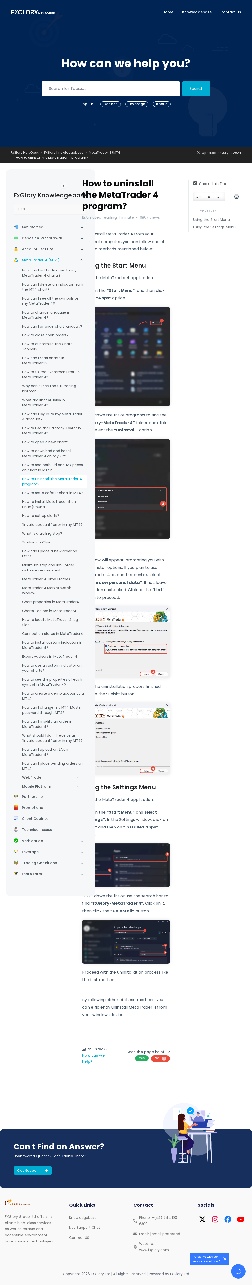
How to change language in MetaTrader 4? (46, 315)
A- (198, 197)
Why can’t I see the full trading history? (49, 389)
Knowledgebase (197, 12)
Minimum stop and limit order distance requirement (48, 568)
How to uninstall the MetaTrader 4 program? (52, 481)
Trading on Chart (37, 542)
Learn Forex (32, 873)
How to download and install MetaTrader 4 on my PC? (46, 453)
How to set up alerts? (40, 515)
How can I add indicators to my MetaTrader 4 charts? (49, 273)
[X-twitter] (202, 1219)
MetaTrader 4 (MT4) (41, 260)
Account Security (37, 249)
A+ (219, 197)
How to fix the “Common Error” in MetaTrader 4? (51, 375)
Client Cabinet (35, 818)
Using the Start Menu (211, 219)
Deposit (111, 103)
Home (168, 12)
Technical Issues (37, 829)
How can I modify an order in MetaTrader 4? (47, 724)
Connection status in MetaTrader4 (52, 633)
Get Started (33, 227)
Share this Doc (213, 183)
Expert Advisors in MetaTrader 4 (50, 656)
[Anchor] (149, 266)
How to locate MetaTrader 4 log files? (50, 622)
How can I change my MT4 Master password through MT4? (52, 710)
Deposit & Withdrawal (42, 238)
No (160, 1058)
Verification (32, 840)
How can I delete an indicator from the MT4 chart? (52, 287)
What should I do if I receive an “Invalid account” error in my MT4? (52, 738)
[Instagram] (215, 1219)
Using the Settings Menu (214, 227)
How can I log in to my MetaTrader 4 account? (52, 417)
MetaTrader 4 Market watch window (46, 590)
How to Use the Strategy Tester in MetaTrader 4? (51, 431)
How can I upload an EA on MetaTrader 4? (45, 752)
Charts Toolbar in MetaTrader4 (49, 610)
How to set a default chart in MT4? (52, 492)
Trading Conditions (39, 862)
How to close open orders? (45, 335)
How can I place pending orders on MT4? (52, 766)
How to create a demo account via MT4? (53, 696)
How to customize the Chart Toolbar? (47, 347)
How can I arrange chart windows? (52, 326)
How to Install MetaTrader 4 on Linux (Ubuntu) (49, 504)
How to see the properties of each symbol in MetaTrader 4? (52, 682)
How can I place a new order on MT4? (49, 554)
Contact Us (230, 12)
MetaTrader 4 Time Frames (46, 579)
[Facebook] (228, 1219)
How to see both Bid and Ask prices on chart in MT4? (52, 467)
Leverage (136, 103)
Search (196, 88)
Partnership (32, 796)
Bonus (161, 103)
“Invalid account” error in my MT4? (52, 524)
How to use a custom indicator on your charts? (52, 668)
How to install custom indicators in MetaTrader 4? (52, 645)
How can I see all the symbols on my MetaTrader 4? (50, 301)
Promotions (32, 807)
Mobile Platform (36, 786)
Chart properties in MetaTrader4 (50, 602)
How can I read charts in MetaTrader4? (43, 361)
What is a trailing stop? (42, 533)
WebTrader (32, 777)
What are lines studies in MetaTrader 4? (43, 403)
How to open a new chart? (45, 442)
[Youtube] (240, 1219)
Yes (142, 1058)
